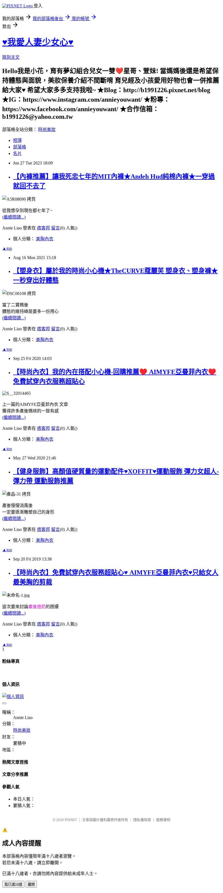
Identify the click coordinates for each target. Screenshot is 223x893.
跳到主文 (11, 57)
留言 (55, 228)
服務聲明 (163, 820)
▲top (7, 248)
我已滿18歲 (13, 884)
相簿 (17, 140)
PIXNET (71, 820)
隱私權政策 (142, 820)
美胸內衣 (44, 239)
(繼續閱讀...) (14, 217)
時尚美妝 (46, 129)
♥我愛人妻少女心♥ (37, 42)
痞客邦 (43, 228)
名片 (17, 153)
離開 (31, 884)
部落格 (19, 147)
